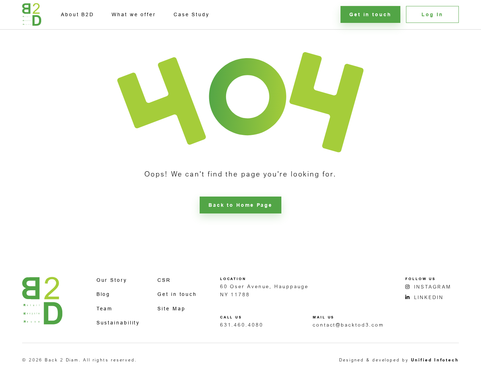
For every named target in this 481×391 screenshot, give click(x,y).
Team (104, 308)
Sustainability (118, 322)
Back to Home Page (240, 205)
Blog (103, 294)
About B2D (77, 14)
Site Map (171, 308)
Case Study (192, 14)
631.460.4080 (241, 325)
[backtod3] (32, 14)
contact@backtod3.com (348, 325)
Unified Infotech (435, 359)
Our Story (111, 280)
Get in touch (177, 294)
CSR (164, 280)
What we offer (134, 14)
